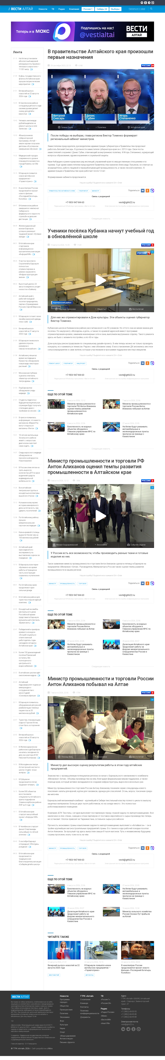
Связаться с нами (137, 9)
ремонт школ (54, 363)
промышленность (67, 584)
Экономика (102, 545)
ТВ (53, 9)
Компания (74, 9)
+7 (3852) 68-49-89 (129, 1017)
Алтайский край (138, 127)
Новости (43, 9)
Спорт (62, 1032)
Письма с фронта (67, 1042)
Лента (17, 52)
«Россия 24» (106, 1003)
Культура (64, 1025)
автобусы (89, 975)
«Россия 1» (105, 999)
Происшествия (66, 1010)
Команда (84, 1003)
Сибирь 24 (102, 9)
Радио (62, 9)
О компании (85, 999)
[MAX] (152, 2)
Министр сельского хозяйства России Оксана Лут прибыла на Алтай (136, 914)
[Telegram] (149, 2)
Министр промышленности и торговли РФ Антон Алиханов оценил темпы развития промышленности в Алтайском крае (81, 409)
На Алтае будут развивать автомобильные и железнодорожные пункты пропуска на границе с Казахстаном (135, 431)
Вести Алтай (137, 309)
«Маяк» (104, 1016)
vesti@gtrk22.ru (127, 1024)
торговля (82, 584)
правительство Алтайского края (62, 191)
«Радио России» (107, 1012)
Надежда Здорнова (67, 309)
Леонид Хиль (67, 757)
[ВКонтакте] (142, 2)
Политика (101, 127)
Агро (62, 1021)
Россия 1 (88, 9)
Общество (101, 309)
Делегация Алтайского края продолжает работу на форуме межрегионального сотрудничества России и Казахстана (135, 649)
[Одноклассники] (145, 2)
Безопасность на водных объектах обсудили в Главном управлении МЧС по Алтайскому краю (81, 430)
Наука (62, 1028)
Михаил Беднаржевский (67, 545)
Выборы (115, 9)
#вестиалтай (54, 975)
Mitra (50, 1048)
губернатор (83, 191)
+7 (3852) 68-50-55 (129, 1011)
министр (95, 191)
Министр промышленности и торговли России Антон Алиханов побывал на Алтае (136, 406)
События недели (138, 545)
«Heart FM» (105, 1023)
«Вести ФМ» (106, 1020)
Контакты (84, 1007)
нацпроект (81, 363)
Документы (85, 1017)
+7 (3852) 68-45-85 (129, 1014)
